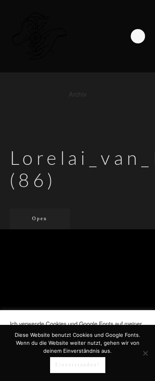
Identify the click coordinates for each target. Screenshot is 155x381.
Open (39, 218)
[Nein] (145, 353)
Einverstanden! (77, 364)
